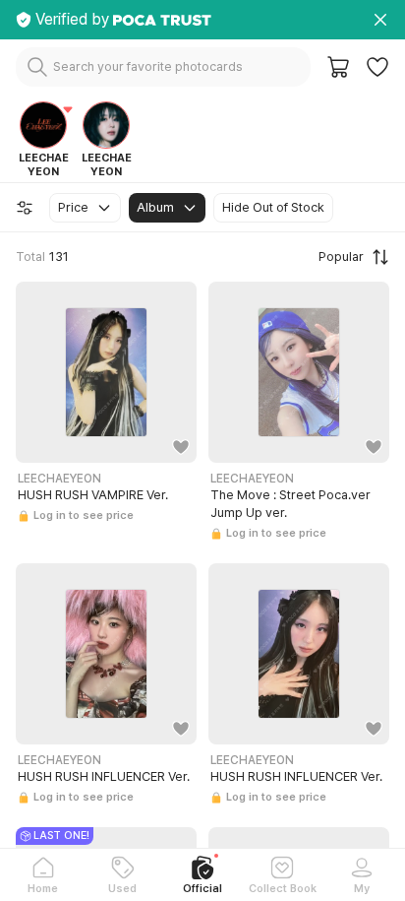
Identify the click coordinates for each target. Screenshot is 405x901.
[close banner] (380, 20)
